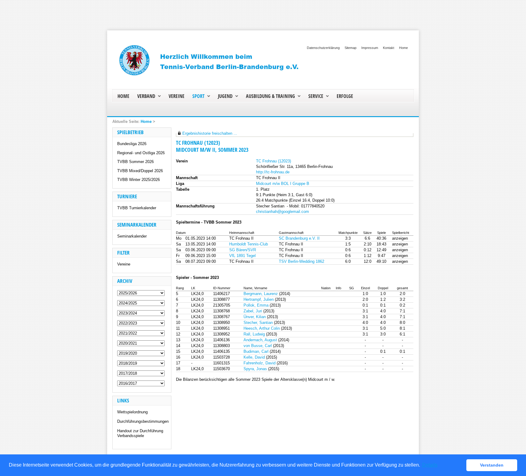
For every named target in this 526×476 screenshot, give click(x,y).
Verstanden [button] (491, 465)
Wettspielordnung (132, 412)
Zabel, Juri (253, 311)
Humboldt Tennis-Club (248, 244)
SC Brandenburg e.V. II (299, 238)
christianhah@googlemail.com (282, 211)
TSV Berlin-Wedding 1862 (301, 261)
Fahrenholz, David (259, 363)
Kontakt (388, 48)
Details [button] (429, 464)
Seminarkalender (132, 236)
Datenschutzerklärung (323, 48)
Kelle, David (254, 357)
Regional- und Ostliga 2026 (141, 153)
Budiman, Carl (256, 351)
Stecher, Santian (258, 322)
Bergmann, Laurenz (261, 293)
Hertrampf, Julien (259, 299)
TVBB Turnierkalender (136, 208)
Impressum (369, 48)
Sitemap (350, 48)
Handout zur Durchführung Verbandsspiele (140, 433)
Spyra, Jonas (255, 369)
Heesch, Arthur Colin (262, 328)
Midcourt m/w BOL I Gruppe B (282, 183)
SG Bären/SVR (242, 250)
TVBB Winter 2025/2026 (138, 179)
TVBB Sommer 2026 (135, 161)
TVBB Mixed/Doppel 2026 (140, 171)
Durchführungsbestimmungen (143, 421)
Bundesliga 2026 (131, 143)
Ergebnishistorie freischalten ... (209, 133)
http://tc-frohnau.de (272, 172)
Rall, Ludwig (254, 334)
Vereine (123, 264)
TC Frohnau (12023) (273, 161)
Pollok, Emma (256, 305)
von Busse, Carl (258, 345)
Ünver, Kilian (255, 316)
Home (403, 48)
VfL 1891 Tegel (242, 255)
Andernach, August (260, 340)
